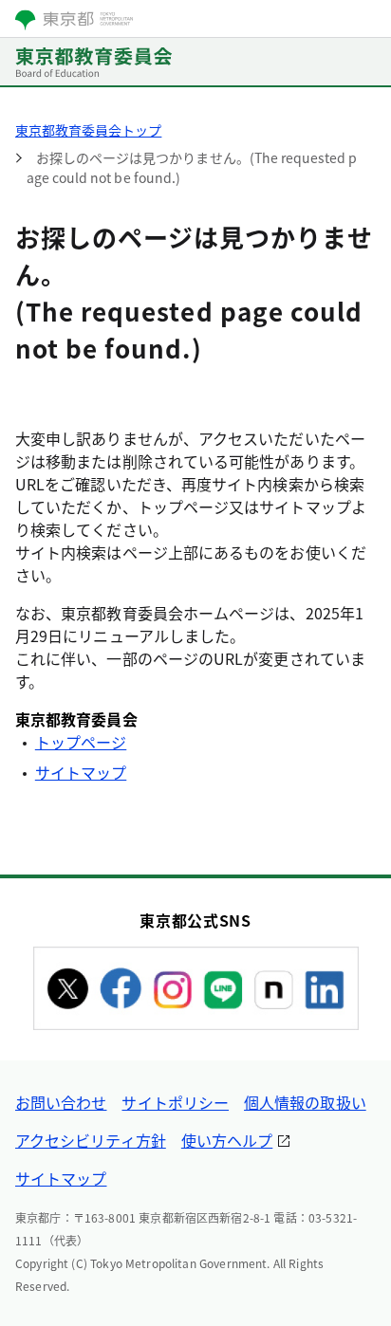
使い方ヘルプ (226, 1140)
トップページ (80, 741)
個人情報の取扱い (305, 1102)
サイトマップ (80, 772)
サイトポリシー (175, 1102)
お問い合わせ (60, 1102)
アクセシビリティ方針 (90, 1140)
